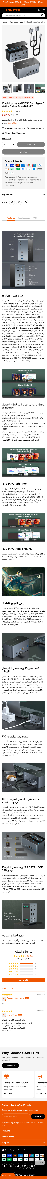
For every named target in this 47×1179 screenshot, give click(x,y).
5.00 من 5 (29, 956)
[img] (7, 994)
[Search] (42, 15)
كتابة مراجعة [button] (23, 980)
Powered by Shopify (27, 1175)
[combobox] (23, 15)
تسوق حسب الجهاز (16, 22)
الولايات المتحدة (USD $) (14, 1150)
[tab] (11, 219)
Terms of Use (30, 1123)
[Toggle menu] (3, 10)
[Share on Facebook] (12, 202)
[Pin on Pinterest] (25, 202)
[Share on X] (19, 202)
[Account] (39, 10)
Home (4, 22)
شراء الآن (23, 152)
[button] (7, 111)
